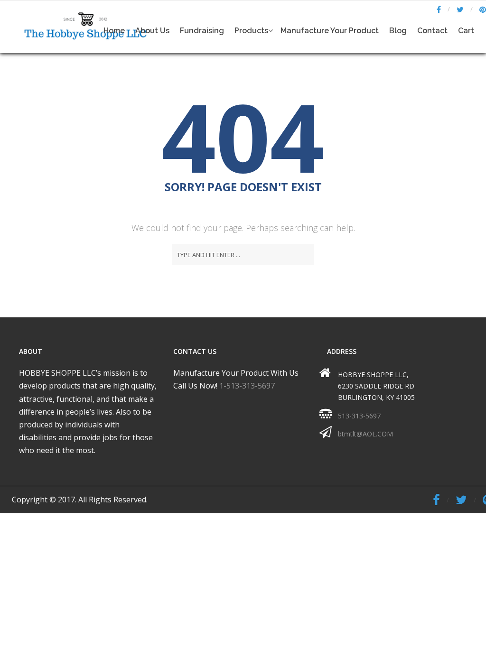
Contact (432, 30)
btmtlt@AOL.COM (365, 433)
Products (251, 30)
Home (114, 30)
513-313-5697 (359, 415)
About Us (152, 30)
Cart (466, 30)
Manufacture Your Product (329, 30)
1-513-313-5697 (247, 385)
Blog (398, 30)
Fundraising (202, 30)
